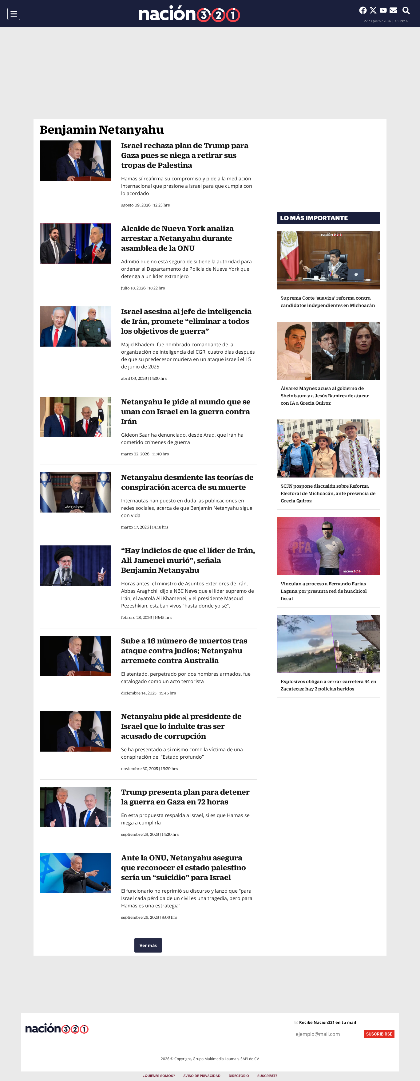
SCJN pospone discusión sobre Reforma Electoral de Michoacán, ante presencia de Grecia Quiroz (328, 493)
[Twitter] (374, 10)
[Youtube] (384, 10)
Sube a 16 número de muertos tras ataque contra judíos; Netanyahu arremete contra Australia (184, 650)
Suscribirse (379, 1034)
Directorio (239, 1076)
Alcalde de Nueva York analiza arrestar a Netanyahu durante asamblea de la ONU (177, 238)
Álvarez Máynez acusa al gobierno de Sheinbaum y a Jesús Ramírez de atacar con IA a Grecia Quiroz (325, 396)
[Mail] (393, 10)
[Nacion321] (189, 14)
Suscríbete (267, 1076)
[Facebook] (364, 10)
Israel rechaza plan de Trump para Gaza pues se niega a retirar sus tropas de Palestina (184, 155)
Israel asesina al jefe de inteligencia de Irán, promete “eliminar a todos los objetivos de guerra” (186, 321)
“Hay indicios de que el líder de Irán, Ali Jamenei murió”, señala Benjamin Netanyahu (188, 560)
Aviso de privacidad (201, 1076)
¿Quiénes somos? (159, 1076)
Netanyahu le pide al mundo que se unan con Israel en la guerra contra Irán (186, 411)
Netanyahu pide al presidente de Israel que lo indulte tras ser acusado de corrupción (181, 726)
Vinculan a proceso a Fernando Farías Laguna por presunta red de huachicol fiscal (324, 591)
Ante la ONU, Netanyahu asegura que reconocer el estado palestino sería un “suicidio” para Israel (183, 867)
